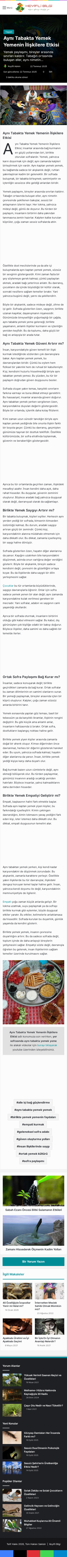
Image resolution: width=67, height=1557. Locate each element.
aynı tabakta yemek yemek (34, 1109)
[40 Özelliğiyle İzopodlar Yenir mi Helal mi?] (17, 1291)
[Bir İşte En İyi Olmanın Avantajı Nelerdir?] (49, 1326)
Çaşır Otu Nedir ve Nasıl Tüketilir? (43, 1405)
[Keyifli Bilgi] (33, 7)
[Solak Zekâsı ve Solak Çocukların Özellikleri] (12, 1495)
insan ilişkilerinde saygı (34, 1146)
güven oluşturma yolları (34, 1139)
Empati (7, 901)
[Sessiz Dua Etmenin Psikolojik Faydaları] (12, 1452)
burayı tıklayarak (47, 1045)
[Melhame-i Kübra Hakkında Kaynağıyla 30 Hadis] (12, 1395)
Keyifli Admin (14, 66)
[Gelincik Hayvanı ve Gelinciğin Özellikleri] (12, 1510)
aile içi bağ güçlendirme (34, 1102)
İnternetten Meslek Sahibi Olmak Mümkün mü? (48, 1306)
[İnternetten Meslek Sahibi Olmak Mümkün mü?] (49, 1291)
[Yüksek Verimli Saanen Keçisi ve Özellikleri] (12, 1380)
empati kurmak (34, 1124)
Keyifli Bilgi (54, 1544)
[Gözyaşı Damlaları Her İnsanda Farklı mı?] (12, 1437)
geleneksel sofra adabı (34, 1131)
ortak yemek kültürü (34, 1153)
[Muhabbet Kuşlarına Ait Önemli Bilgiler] (12, 1525)
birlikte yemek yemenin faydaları (34, 1117)
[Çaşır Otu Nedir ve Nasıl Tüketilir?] (12, 1410)
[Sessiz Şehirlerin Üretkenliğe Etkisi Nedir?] (12, 1468)
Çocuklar (8, 585)
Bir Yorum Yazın (33, 1261)
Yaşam (8, 31)
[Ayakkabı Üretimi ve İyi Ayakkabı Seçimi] (17, 1326)
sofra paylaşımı (34, 1161)
